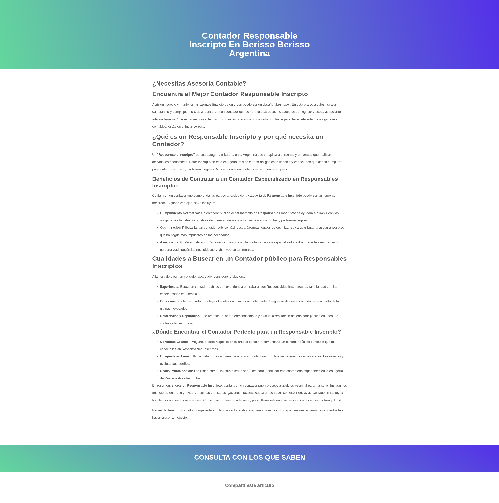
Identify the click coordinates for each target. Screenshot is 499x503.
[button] (238, 496)
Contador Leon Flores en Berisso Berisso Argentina (191, 430)
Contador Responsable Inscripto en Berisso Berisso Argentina (263, 430)
